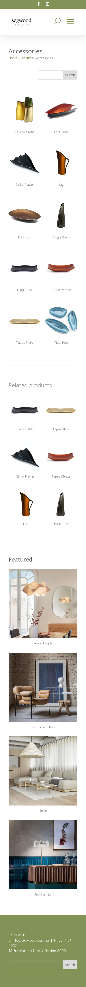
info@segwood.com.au (31, 940)
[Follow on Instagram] (47, 4)
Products (26, 58)
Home (13, 58)
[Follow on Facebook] (38, 4)
